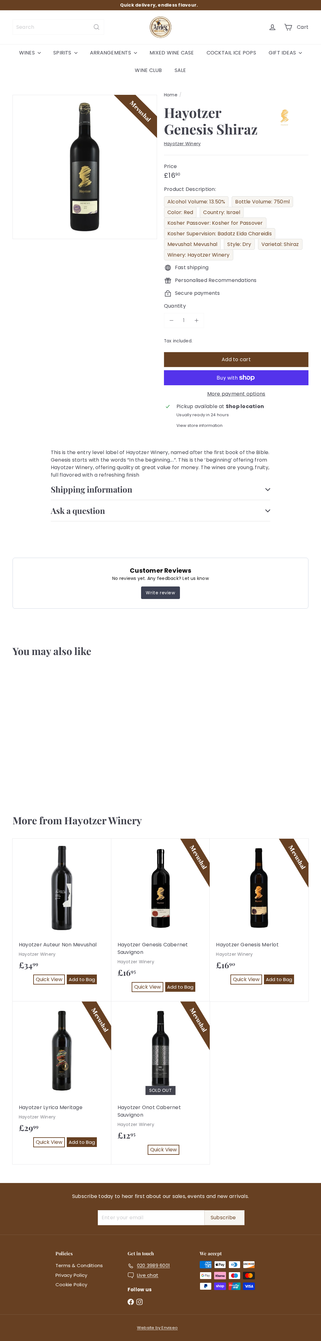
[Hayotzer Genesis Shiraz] (37, 732)
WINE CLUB (148, 70)
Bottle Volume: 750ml (262, 201)
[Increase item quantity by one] (196, 320)
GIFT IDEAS (283, 52)
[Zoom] (85, 167)
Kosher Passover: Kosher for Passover (215, 223)
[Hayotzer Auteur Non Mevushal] (62, 916)
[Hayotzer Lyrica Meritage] (62, 1079)
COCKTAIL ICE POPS (231, 52)
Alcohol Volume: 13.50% (196, 201)
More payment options (236, 393)
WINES (27, 52)
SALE (180, 70)
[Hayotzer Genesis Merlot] (259, 916)
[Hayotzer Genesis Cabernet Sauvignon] (160, 920)
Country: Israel (221, 212)
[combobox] (58, 27)
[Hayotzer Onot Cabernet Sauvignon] (160, 1082)
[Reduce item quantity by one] (171, 320)
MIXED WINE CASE (172, 52)
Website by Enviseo (157, 1328)
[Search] (96, 27)
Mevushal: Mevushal (192, 244)
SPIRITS (63, 52)
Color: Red (180, 212)
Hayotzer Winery (103, 820)
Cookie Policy (71, 1284)
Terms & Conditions (79, 1265)
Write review (160, 593)
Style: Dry (239, 244)
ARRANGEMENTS (111, 52)
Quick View (32, 776)
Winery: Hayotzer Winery (198, 254)
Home (170, 95)
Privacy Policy (71, 1275)
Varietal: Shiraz (280, 244)
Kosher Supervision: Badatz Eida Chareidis (219, 233)
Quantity (175, 306)
